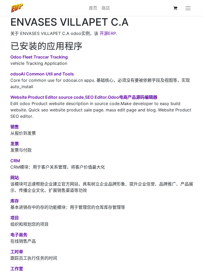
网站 (14, 177)
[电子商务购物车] (175, 8)
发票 (14, 143)
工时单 (16, 251)
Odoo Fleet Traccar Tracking (39, 57)
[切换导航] (188, 8)
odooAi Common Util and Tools (42, 73)
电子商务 (18, 234)
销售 (14, 126)
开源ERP (108, 33)
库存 (14, 201)
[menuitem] (93, 8)
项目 (14, 217)
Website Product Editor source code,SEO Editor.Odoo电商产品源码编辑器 (83, 97)
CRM (15, 160)
